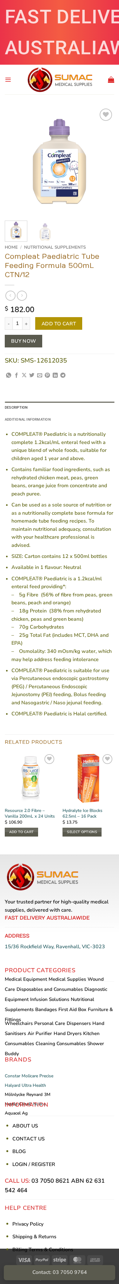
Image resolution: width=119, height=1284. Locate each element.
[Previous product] (22, 295)
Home (11, 247)
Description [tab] (16, 407)
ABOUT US (25, 1125)
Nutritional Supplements (55, 247)
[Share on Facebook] (16, 375)
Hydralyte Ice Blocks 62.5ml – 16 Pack (82, 813)
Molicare (30, 1076)
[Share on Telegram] (62, 375)
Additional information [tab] (28, 419)
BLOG (19, 1151)
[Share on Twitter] (31, 375)
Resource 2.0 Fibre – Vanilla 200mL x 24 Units (30, 813)
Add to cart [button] (21, 832)
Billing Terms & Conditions (42, 1249)
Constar (12, 1076)
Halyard (12, 1085)
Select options (82, 832)
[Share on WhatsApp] (8, 375)
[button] (8, 80)
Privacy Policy (27, 1224)
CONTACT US (28, 1138)
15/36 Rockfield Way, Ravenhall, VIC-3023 (55, 946)
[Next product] (10, 295)
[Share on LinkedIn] (55, 375)
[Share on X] (24, 375)
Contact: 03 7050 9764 (59, 1272)
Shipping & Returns (34, 1236)
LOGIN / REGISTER (33, 1164)
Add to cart (59, 323)
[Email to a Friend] (39, 375)
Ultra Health (34, 1085)
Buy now (23, 341)
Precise (46, 1076)
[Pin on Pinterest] (47, 375)
